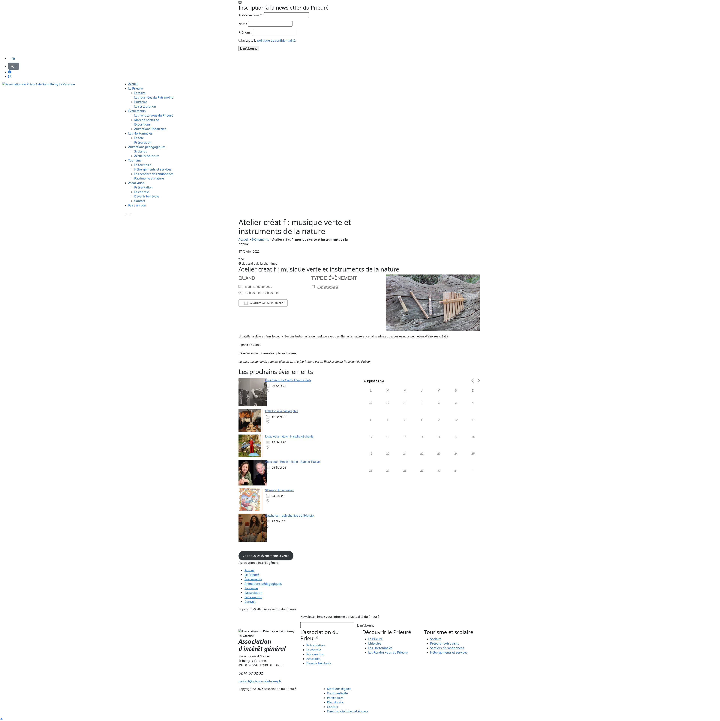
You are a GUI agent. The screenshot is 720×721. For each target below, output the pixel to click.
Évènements (137, 111)
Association (136, 183)
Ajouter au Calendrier (266, 303)
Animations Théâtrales (150, 129)
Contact (139, 201)
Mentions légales (339, 689)
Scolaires (140, 151)
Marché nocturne (146, 120)
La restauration (145, 106)
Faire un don (137, 205)
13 (387, 437)
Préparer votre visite (444, 643)
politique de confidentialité (276, 40)
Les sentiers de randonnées (153, 174)
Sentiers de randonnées (447, 648)
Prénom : (244, 32)
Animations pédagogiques (147, 147)
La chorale (141, 192)
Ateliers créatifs (327, 286)
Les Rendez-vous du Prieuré (388, 652)
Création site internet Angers (347, 711)
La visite (140, 93)
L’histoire (140, 102)
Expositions (142, 124)
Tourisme (135, 160)
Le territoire (142, 165)
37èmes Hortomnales (279, 490)
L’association (253, 593)
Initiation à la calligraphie (281, 411)
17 (456, 437)
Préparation (142, 142)
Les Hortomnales (140, 133)
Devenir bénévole (146, 196)
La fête (139, 138)
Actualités (313, 659)
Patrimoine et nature (149, 178)
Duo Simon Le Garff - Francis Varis (288, 380)
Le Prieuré (135, 88)
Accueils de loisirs (146, 156)
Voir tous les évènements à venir (266, 556)
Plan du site (335, 702)
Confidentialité (337, 693)
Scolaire (435, 639)
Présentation (143, 187)
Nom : (242, 24)
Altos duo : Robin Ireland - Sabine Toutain (293, 461)
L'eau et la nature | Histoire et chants (289, 436)
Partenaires (335, 698)
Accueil (133, 84)
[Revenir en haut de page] (1, 719)
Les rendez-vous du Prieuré (153, 115)
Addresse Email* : (250, 15)
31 (456, 470)
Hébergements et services (152, 169)
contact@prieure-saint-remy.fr (259, 681)
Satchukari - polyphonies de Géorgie (289, 515)
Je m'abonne (365, 625)
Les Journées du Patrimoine (153, 97)
